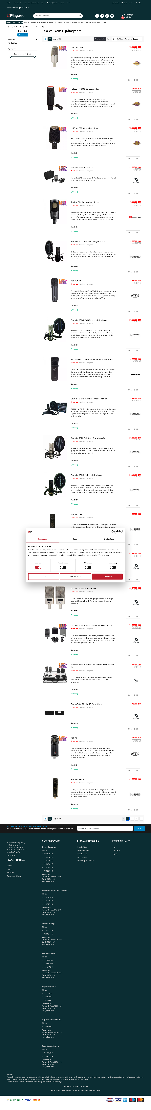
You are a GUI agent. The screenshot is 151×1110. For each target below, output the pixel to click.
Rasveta (81, 22)
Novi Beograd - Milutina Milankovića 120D (54, 890)
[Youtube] (112, 16)
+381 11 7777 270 (47, 901)
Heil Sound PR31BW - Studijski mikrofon (85, 128)
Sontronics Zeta (76, 514)
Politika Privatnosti (83, 850)
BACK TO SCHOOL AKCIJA (15, 22)
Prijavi (139, 828)
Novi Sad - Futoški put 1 (49, 924)
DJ (29, 22)
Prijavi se (131, 3)
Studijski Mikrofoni (26, 27)
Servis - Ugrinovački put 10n (50, 1046)
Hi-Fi (25, 22)
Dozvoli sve (107, 577)
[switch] (63, 567)
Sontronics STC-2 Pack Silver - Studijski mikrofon (88, 438)
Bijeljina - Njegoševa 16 (49, 986)
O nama (33, 3)
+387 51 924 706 (47, 1026)
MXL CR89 (74, 738)
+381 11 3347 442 (47, 854)
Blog (21, 3)
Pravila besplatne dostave (85, 861)
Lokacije (27, 3)
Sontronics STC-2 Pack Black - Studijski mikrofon (88, 242)
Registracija (116, 850)
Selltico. (98, 1090)
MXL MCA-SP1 (76, 281)
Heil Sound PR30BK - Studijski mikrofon (85, 89)
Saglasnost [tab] (42, 539)
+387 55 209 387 (47, 997)
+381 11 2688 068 (47, 867)
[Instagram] (102, 16)
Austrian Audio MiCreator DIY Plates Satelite (86, 704)
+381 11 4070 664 (47, 1056)
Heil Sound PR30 (77, 47)
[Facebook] (97, 16)
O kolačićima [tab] (109, 539)
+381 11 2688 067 (47, 864)
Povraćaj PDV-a (82, 847)
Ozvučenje (59, 22)
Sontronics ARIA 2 (77, 779)
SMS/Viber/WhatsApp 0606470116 (18, 8)
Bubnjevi (50, 22)
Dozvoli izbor (75, 577)
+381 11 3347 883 (47, 861)
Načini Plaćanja (82, 857)
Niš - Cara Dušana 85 (48, 953)
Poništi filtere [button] (22, 35)
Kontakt (68, 3)
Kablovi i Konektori (93, 22)
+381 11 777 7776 (47, 897)
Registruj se (139, 3)
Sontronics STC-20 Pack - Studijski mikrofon (86, 475)
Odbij (44, 577)
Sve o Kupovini (82, 854)
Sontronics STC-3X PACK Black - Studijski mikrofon (89, 399)
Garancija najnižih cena (14, 876)
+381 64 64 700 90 (47, 1053)
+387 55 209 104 (47, 993)
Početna (9, 27)
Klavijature (41, 22)
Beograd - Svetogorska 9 (49, 847)
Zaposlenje (40, 3)
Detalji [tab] (75, 539)
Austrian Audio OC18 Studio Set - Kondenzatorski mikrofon (91, 625)
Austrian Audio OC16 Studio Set (82, 168)
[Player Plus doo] (16, 15)
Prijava (115, 854)
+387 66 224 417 (47, 1000)
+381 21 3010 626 (47, 930)
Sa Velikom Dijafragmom (86, 50)
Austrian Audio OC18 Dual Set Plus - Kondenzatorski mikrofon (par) (92, 666)
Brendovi (16, 3)
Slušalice (73, 22)
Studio (66, 22)
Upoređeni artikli (100, 39)
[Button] (80, 15)
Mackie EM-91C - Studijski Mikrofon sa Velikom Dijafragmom (92, 359)
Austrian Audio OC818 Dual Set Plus (83, 588)
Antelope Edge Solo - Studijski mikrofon (85, 202)
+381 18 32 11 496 (47, 960)
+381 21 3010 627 (47, 934)
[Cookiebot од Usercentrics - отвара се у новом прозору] (113, 531)
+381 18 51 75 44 (47, 964)
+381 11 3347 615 (47, 857)
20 (114, 39)
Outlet (103, 22)
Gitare (33, 22)
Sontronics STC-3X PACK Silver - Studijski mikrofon (89, 320)
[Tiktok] (107, 16)
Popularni (136, 39)
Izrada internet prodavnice (87, 1090)
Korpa (114, 847)
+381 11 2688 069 (47, 871)
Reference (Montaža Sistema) (55, 3)
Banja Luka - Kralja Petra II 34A (51, 1020)
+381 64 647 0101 (47, 967)
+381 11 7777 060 (47, 904)
